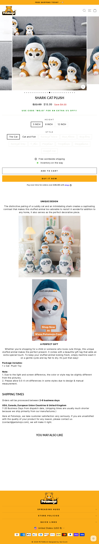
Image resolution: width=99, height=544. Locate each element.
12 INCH (62, 124)
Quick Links (48, 522)
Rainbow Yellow (49, 136)
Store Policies (49, 516)
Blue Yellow (68, 136)
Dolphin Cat (49, 151)
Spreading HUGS (49, 509)
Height (49, 120)
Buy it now (49, 179)
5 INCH (36, 124)
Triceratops (64, 144)
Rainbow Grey (18, 144)
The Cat (13, 136)
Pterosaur (47, 144)
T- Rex (34, 144)
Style (49, 132)
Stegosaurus (81, 144)
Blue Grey (85, 136)
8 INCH (49, 124)
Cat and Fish (29, 136)
